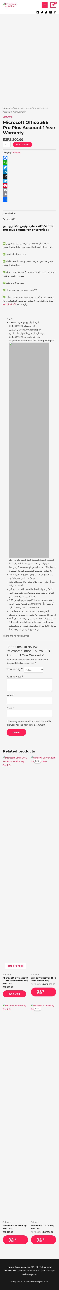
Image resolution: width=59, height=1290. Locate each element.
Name (10, 695)
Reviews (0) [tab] (9, 219)
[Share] (29, 199)
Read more (14, 993)
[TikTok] (46, 12)
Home (6, 108)
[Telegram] (29, 181)
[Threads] (29, 176)
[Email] (29, 190)
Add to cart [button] (41, 992)
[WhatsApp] (55, 12)
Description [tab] (9, 213)
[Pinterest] (29, 185)
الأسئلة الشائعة (9, 304)
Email (10, 708)
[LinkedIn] (29, 172)
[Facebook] (37, 12)
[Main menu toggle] (45, 5)
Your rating (15, 669)
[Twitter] (42, 12)
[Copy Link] (29, 195)
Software (14, 108)
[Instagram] (50, 12)
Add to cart (23, 144)
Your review (15, 676)
